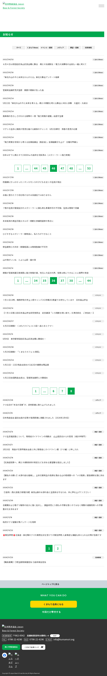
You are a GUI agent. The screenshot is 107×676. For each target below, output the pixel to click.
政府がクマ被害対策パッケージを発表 (19, 522)
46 (53, 168)
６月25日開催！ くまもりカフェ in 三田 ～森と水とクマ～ (28, 325)
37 (62, 281)
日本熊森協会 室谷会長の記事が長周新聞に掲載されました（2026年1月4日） (36, 417)
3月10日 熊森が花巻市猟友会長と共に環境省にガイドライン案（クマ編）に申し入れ (40, 449)
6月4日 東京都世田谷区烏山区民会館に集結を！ (24, 338)
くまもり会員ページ (32, 647)
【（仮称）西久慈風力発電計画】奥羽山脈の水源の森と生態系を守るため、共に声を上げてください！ (47, 492)
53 (89, 168)
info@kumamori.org (63, 639)
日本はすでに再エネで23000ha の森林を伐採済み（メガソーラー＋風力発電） (37, 155)
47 (62, 168)
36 (53, 281)
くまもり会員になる (53, 604)
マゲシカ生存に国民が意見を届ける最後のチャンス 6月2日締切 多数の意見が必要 (40, 129)
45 (44, 168)
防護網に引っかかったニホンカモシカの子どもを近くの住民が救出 (32, 182)
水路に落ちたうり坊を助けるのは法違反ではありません (27, 195)
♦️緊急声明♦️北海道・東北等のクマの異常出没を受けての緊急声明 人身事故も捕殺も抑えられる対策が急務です (52, 535)
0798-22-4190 (15, 639)
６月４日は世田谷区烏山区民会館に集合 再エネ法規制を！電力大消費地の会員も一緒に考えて (45, 64)
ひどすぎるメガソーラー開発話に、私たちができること (27, 233)
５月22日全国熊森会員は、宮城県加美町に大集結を (25, 377)
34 (36, 281)
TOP (6, 15)
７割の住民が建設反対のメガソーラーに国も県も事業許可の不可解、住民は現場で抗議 (41, 208)
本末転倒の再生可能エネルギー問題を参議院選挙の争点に (28, 221)
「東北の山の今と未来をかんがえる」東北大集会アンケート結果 (31, 77)
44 (36, 168)
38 (71, 281)
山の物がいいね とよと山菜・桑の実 (19, 259)
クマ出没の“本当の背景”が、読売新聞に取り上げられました (29, 404)
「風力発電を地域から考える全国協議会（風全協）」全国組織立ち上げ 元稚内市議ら (40, 142)
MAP (55, 635)
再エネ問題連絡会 (11, 647)
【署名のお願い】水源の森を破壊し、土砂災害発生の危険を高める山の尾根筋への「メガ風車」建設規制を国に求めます (53, 477)
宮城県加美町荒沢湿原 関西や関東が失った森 (23, 90)
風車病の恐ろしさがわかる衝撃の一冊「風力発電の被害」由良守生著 (33, 116)
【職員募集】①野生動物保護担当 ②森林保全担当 (24, 562)
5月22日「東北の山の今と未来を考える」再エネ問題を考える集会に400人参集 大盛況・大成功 (45, 103)
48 (71, 168)
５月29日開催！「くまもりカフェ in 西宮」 (22, 351)
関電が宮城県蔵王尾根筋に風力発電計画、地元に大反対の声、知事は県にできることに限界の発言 (46, 272)
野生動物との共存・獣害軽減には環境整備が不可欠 (25, 246)
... (26, 168)
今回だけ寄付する (51, 612)
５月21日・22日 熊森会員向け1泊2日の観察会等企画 (26, 364)
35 (44, 281)
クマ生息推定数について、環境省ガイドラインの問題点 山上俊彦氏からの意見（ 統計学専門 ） (45, 436)
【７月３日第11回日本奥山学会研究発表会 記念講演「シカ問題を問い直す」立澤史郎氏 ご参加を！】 (49, 312)
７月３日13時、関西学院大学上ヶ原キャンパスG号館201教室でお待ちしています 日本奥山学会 (45, 299)
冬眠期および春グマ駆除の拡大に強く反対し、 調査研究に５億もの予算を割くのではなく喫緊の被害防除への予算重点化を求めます (53, 507)
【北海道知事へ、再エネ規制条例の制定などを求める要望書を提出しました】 (37, 462)
